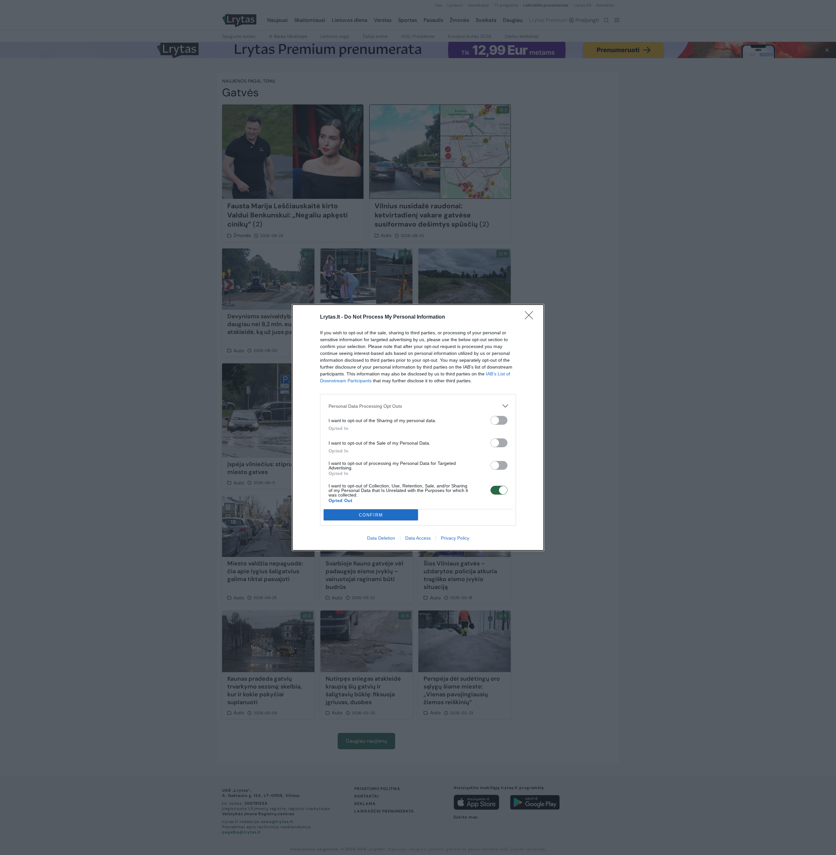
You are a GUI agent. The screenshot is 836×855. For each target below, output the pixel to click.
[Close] (531, 317)
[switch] (498, 420)
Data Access (418, 538)
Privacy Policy (455, 538)
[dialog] (418, 427)
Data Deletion (381, 538)
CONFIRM (371, 515)
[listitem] (418, 406)
